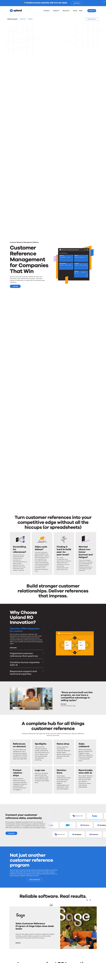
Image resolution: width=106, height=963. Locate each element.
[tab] (51, 905)
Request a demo (92, 19)
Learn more (76, 3)
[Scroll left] (87, 900)
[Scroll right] (90, 900)
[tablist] (51, 905)
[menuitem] (47, 10)
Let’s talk (15, 286)
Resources (22, 18)
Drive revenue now (34, 879)
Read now (18, 943)
